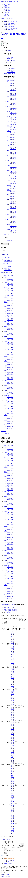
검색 (5, 623)
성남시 (9, 136)
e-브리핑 (6, 14)
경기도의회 (7, 4)
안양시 (9, 160)
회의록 (5, 6)
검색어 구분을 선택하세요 (11, 618)
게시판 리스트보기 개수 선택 (8, 615)
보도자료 (6, 234)
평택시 (9, 214)
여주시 (9, 175)
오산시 (9, 185)
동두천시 (9, 126)
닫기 (2, 253)
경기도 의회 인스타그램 (10, 21)
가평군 (9, 81)
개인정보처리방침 (9, 858)
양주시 (9, 165)
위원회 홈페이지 (8, 842)
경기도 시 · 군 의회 (9, 847)
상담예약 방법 (11, 68)
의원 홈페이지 (8, 845)
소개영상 (9, 58)
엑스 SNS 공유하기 (9, 607)
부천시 (9, 131)
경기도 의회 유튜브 (9, 26)
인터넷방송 (7, 7)
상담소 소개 (13, 83)
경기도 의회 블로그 (9, 23)
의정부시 (9, 199)
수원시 (9, 140)
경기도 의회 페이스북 (10, 24)
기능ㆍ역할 (10, 57)
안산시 (9, 150)
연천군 (9, 180)
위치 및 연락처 (11, 60)
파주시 (9, 209)
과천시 (9, 91)
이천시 (9, 204)
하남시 (9, 224)
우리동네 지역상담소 (9, 73)
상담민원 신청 (8, 62)
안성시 (9, 155)
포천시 (9, 219)
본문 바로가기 (4, 1)
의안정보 (6, 9)
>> (11, 839)
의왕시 (9, 194)
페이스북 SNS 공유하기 (10, 609)
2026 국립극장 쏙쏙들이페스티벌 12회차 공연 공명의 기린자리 (12, 742)
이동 (23, 843)
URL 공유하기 (8, 612)
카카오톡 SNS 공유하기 (10, 611)
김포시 (9, 116)
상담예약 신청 (11, 70)
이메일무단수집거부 (9, 860)
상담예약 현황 (11, 72)
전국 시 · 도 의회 (8, 850)
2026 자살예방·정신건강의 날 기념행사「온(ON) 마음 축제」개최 (12, 689)
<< (1, 839)
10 (9, 839)
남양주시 (9, 121)
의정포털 (6, 15)
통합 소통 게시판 (11, 80)
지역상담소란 (7, 50)
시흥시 (9, 145)
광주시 (9, 101)
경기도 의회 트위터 (9, 29)
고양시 (9, 86)
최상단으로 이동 (5, 876)
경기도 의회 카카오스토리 (11, 28)
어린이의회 (7, 10)
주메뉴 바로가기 (13, 1)
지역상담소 (7, 12)
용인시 (9, 190)
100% (7, 18)
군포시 (9, 111)
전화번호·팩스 (8, 863)
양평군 (9, 170)
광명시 (9, 96)
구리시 (9, 106)
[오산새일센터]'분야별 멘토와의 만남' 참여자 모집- (12, 785)
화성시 (9, 229)
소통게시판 (13, 85)
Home (2, 604)
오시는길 (6, 861)
